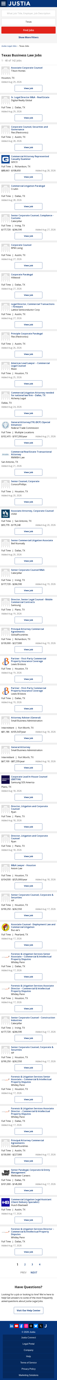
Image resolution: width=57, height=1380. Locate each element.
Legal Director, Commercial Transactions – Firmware (33, 305)
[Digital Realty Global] (5, 100)
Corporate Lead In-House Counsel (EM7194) (29, 778)
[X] (41, 1326)
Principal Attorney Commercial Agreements (27, 630)
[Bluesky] (36, 1326)
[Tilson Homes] (5, 70)
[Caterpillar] (5, 218)
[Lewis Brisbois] (5, 661)
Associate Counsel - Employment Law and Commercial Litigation (33, 926)
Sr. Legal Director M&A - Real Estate (30, 97)
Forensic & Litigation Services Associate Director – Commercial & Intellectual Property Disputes (32, 988)
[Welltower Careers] (5, 1173)
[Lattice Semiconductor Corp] (5, 307)
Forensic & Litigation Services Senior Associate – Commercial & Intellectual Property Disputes (31, 956)
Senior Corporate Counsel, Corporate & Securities (32, 896)
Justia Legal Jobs (9, 46)
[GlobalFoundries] (5, 632)
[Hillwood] (5, 277)
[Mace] (5, 366)
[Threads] (31, 1326)
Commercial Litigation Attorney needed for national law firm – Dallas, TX (32, 394)
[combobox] (28, 13)
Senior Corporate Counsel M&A (28, 569)
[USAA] (5, 514)
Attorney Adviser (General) (26, 717)
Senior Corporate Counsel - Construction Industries (33, 1019)
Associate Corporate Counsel (26, 67)
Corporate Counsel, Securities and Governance (29, 128)
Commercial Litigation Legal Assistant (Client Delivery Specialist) (31, 1201)
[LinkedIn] (12, 1326)
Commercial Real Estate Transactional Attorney (31, 453)
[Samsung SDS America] (5, 779)
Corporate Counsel (21, 244)
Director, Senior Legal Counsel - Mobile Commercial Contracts (32, 601)
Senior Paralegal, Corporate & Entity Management (30, 1171)
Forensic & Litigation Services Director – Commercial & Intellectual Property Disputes (32, 1231)
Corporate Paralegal (22, 274)
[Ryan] (5, 809)
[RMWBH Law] (5, 454)
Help (28, 1356)
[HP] (5, 898)
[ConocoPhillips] (5, 484)
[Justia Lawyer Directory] (45, 1326)
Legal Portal (28, 1344)
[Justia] (19, 3)
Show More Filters (28, 37)
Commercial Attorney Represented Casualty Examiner (30, 158)
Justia (32, 1332)
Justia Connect (28, 1337)
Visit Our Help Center (28, 1310)
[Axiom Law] (5, 868)
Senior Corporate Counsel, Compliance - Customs (32, 217)
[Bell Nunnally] (5, 543)
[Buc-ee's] (5, 927)
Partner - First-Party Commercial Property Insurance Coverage (28, 660)
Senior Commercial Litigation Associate (32, 540)
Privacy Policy (29, 1369)
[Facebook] (21, 1326)
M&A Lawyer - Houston (23, 865)
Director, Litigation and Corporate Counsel (29, 807)
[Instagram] (26, 1326)
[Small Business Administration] (5, 720)
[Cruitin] (5, 189)
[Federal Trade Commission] (5, 425)
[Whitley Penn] (5, 957)
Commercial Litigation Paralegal (28, 185)
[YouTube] (16, 1326)
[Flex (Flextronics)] (5, 130)
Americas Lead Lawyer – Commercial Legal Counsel (30, 364)
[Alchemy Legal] (5, 395)
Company (28, 1350)
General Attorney (20, 747)
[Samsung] (5, 602)
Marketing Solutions (28, 1375)
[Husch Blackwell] (5, 1202)
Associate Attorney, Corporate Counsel (32, 510)
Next (34, 1272)
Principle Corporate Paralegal (27, 333)
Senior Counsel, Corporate (25, 481)
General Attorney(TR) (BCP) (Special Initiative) (30, 423)
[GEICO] (5, 159)
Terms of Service (28, 1362)
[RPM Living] (5, 248)
